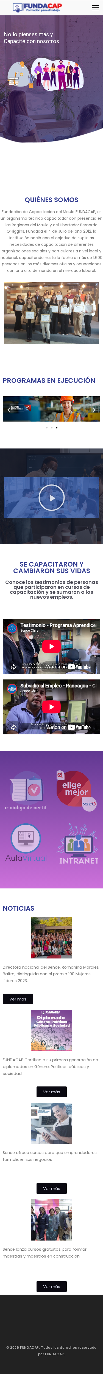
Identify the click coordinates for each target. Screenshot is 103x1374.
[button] (8, 409)
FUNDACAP (29, 1347)
